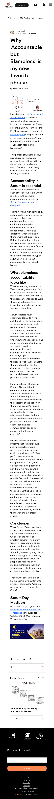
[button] (44, 4)
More (41, 18)
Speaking (26, 786)
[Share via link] (30, 659)
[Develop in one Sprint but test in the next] (27, 693)
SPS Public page (27, 18)
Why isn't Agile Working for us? (26, 788)
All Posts (11, 18)
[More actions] (42, 32)
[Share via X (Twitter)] (17, 659)
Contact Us (26, 780)
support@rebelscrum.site (29, 794)
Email (10, 755)
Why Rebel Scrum (26, 778)
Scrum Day (26, 783)
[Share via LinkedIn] (24, 659)
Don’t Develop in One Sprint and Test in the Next (26, 710)
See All (41, 678)
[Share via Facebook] (11, 659)
